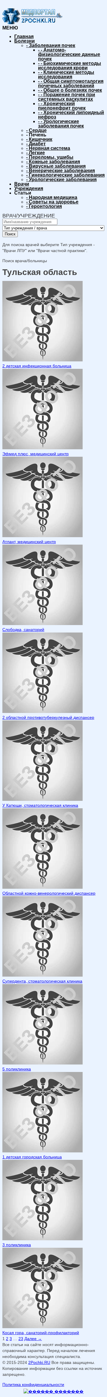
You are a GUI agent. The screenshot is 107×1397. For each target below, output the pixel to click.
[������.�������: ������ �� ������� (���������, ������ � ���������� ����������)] (53, 1392)
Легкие (35, 152)
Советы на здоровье (52, 201)
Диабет (36, 143)
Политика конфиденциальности (33, 1384)
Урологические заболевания (61, 179)
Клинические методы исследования (66, 74)
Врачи (21, 184)
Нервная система (48, 148)
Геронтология (44, 206)
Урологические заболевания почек (61, 123)
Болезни (24, 40)
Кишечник (39, 139)
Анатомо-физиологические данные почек (69, 54)
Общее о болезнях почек (70, 90)
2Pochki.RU (39, 1362)
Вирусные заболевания (56, 166)
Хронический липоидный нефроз (71, 114)
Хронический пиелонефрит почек (62, 106)
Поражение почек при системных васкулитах (66, 97)
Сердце (36, 130)
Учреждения (28, 188)
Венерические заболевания (60, 170)
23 (20, 1338)
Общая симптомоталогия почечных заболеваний (70, 83)
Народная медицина (51, 197)
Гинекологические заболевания (65, 175)
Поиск (10, 234)
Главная (24, 36)
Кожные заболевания (53, 161)
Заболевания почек (50, 45)
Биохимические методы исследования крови (69, 65)
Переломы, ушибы (49, 157)
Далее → (33, 1338)
